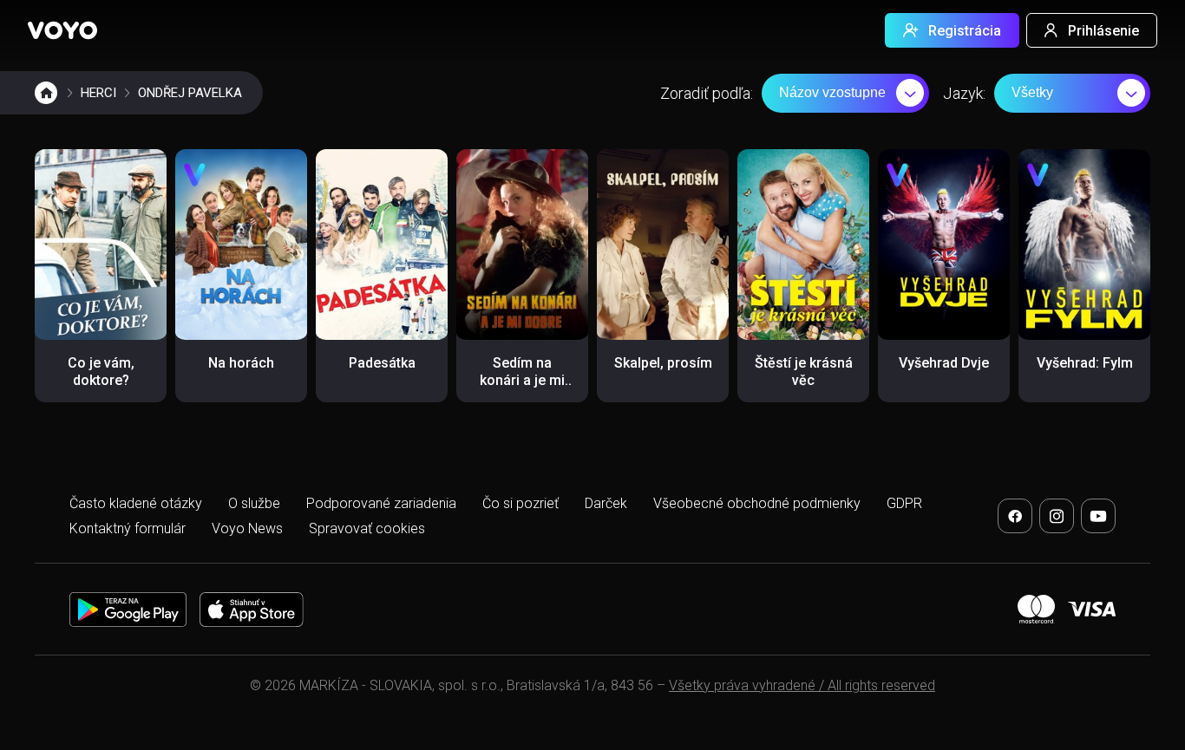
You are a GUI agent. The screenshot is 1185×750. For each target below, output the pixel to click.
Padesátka (382, 363)
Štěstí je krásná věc (804, 371)
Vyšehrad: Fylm (1085, 363)
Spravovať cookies (367, 528)
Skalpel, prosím (663, 363)
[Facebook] (1015, 516)
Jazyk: (964, 93)
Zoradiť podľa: (706, 93)
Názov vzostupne (832, 92)
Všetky (1032, 92)
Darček (606, 503)
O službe (254, 503)
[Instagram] (1056, 516)
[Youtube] (1098, 516)
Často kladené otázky (135, 503)
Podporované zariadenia (381, 503)
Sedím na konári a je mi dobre (522, 380)
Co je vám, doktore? (101, 371)
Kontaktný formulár (127, 528)
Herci (98, 93)
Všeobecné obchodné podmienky (757, 503)
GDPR (904, 503)
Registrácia (964, 31)
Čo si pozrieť (520, 503)
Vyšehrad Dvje (944, 363)
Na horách (241, 363)
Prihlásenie (1103, 31)
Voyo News (247, 528)
